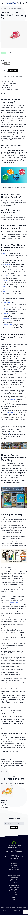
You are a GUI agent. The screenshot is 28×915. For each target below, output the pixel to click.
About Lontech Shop (14, 874)
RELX (14, 899)
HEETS (12, 889)
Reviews (4, 771)
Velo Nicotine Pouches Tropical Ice (4, 802)
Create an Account (14, 869)
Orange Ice (6, 280)
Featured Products (14, 892)
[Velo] (6, 63)
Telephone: (10, 845)
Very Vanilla (6, 318)
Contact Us (14, 882)
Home (1, 8)
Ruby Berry (6, 297)
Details (4, 93)
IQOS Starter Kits (14, 887)
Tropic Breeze (6, 302)
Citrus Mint (6, 259)
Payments (14, 879)
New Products (14, 894)
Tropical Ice (6, 308)
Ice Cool (5, 275)
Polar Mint (5, 286)
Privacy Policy (14, 881)
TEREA (16, 889)
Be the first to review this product (9, 55)
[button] (12, 786)
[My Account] (21, 3)
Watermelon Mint (7, 324)
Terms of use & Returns (14, 875)
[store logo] (10, 3)
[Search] (18, 3)
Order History (14, 867)
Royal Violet (6, 291)
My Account (14, 865)
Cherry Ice (5, 253)
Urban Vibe (6, 313)
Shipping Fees (14, 602)
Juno (14, 902)
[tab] (14, 93)
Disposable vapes (12, 433)
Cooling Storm (6, 264)
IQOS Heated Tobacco (12, 412)
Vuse (14, 901)
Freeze (4, 270)
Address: (7, 850)
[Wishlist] (24, 3)
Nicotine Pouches (14, 891)
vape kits (12, 399)
